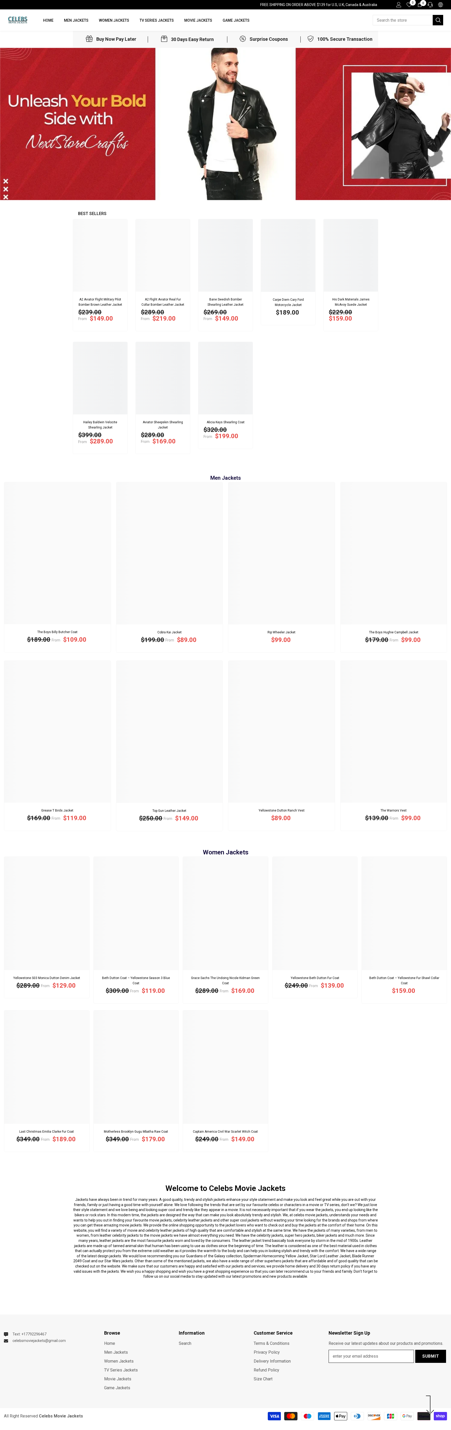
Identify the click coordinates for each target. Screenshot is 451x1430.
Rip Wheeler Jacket (281, 632)
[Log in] (398, 4)
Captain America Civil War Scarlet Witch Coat (225, 1131)
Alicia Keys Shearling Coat (226, 422)
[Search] (408, 20)
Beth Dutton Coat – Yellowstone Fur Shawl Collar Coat (404, 980)
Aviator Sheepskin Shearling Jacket (163, 424)
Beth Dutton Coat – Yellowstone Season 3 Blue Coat (136, 980)
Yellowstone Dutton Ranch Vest (282, 810)
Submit (430, 1356)
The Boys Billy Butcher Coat (57, 632)
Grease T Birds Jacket (57, 810)
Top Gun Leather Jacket (169, 811)
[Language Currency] (440, 4)
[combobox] (403, 20)
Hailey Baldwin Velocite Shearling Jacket (100, 424)
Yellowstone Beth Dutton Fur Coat (315, 978)
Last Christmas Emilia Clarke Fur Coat (46, 1131)
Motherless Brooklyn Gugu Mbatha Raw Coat (136, 1131)
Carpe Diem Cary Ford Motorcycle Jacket (288, 302)
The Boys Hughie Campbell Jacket (393, 632)
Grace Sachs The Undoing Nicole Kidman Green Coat (225, 980)
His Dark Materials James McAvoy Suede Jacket (351, 302)
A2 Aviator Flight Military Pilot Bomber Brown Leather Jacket (100, 302)
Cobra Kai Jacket (169, 632)
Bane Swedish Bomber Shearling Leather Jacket (225, 302)
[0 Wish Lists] (409, 4)
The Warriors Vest (394, 810)
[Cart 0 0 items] (419, 4)
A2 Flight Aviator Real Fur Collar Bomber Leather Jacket (162, 302)
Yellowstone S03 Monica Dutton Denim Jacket (46, 978)
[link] (111, 39)
